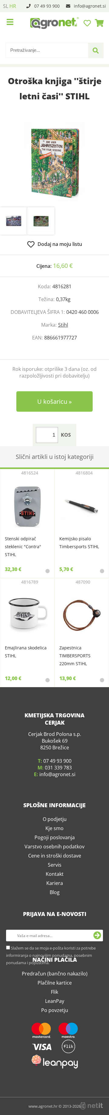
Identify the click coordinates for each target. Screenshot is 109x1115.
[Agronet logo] (54, 23)
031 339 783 (58, 819)
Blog (55, 944)
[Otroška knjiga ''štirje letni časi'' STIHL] (54, 161)
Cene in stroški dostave (54, 907)
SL (5, 6)
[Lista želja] (88, 22)
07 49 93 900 (47, 6)
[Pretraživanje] (95, 50)
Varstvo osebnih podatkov (54, 898)
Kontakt (55, 925)
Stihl (63, 324)
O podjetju (55, 871)
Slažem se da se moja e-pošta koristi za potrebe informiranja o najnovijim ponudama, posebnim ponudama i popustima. (51, 1007)
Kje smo (54, 880)
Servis (54, 916)
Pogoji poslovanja (55, 889)
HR (12, 6)
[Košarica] (97, 23)
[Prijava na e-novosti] (97, 987)
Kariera (54, 935)
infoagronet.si (90, 6)
